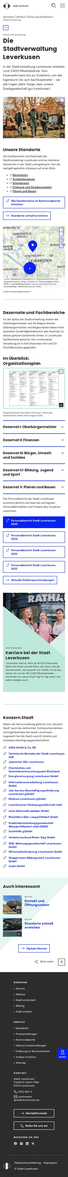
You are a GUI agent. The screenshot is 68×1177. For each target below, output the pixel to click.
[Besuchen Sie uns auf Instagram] (21, 1143)
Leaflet (6, 279)
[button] (5, 27)
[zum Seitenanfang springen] (61, 962)
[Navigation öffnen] (62, 6)
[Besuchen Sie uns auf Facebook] (15, 1143)
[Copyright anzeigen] (62, 135)
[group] (34, 257)
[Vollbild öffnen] (61, 246)
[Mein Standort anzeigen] (61, 240)
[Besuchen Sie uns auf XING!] (33, 1143)
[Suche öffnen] (53, 6)
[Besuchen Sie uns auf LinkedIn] (27, 1143)
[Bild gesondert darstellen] (34, 117)
